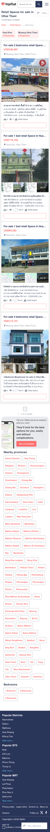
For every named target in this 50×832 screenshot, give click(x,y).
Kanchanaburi (11, 502)
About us (44, 806)
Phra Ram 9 (7, 792)
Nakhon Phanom (13, 538)
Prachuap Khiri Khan (15, 611)
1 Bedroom (10, 690)
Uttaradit (25, 676)
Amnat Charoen (12, 458)
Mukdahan (30, 523)
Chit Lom (6, 753)
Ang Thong (29, 458)
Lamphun (23, 509)
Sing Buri (9, 647)
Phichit (8, 589)
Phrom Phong (8, 762)
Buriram (21, 465)
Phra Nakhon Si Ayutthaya (17, 596)
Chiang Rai (10, 487)
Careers (5, 812)
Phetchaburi (38, 582)
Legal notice (21, 806)
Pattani (41, 567)
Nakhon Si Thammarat (34, 545)
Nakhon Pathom (31, 531)
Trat (7, 669)
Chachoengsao (37, 465)
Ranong (33, 611)
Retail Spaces (15, 25)
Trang (40, 662)
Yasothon (37, 676)
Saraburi (31, 640)
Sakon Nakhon (24, 625)
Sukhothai (10, 654)
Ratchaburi (10, 618)
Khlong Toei (7, 736)
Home (3, 25)
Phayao (8, 582)
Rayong (23, 618)
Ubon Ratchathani (21, 669)
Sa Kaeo (9, 625)
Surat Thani (10, 662)
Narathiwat (18, 552)
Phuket (8, 603)
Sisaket (21, 647)
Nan (7, 552)
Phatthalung (37, 574)
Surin (23, 662)
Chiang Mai (26, 480)
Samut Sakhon (29, 633)
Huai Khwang (8, 732)
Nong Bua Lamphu (14, 560)
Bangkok (9, 465)
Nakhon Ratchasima (34, 538)
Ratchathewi (7, 719)
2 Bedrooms (25, 690)
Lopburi (9, 516)
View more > (7, 740)
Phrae (37, 596)
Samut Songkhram (13, 640)
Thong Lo (6, 766)
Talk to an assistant (26, 444)
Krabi (40, 502)
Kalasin (8, 494)
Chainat (8, 472)
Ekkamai (6, 758)
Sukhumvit (7, 796)
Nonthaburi (10, 567)
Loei (34, 509)
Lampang (9, 509)
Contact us (33, 806)
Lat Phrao (6, 783)
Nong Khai (32, 560)
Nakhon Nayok (12, 531)
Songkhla (34, 647)
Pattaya (8, 574)
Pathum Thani (26, 567)
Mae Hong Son (24, 516)
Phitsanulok (22, 589)
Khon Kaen (28, 502)
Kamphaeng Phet (25, 494)
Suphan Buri (25, 654)
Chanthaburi (11, 480)
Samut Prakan (11, 633)
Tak (31, 662)
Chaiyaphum (23, 472)
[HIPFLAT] (8, 4)
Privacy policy (8, 806)
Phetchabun (22, 582)
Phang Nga (22, 574)
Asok (4, 749)
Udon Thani (10, 676)
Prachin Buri (22, 603)
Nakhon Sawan (12, 545)
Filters (44, 13)
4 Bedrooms (11, 698)
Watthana (6, 728)
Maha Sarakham (12, 523)
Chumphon (38, 487)
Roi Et (35, 618)
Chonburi (24, 487)
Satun (42, 640)
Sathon (5, 723)
